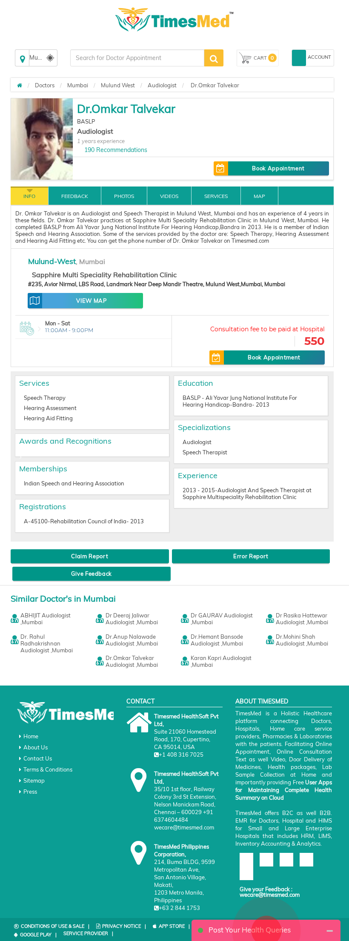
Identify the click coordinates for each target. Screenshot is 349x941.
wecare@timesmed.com (270, 894)
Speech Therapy (45, 397)
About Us (35, 747)
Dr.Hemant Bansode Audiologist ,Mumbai (217, 640)
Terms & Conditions (47, 769)
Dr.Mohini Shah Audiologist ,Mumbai (302, 640)
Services (216, 196)
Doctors (44, 85)
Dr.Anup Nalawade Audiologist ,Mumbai (132, 640)
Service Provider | (88, 933)
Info (29, 196)
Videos (169, 196)
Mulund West (118, 85)
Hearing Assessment (50, 408)
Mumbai (77, 85)
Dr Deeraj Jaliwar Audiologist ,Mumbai (132, 618)
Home (30, 736)
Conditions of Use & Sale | (55, 926)
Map (259, 196)
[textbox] (137, 57)
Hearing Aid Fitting (48, 418)
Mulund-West (52, 261)
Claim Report (89, 556)
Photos (124, 196)
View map (91, 300)
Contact (140, 701)
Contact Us (37, 758)
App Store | (174, 926)
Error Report (251, 556)
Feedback (74, 196)
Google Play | (38, 935)
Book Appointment (278, 168)
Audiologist (162, 85)
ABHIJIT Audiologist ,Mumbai (45, 618)
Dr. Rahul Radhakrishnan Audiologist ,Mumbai (46, 643)
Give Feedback (91, 573)
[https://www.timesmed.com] (19, 85)
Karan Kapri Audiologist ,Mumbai (221, 661)
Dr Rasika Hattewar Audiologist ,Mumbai (302, 618)
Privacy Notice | (124, 926)
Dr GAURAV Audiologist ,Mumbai (222, 618)
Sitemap (34, 780)
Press (30, 791)
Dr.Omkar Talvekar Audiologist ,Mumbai (132, 661)
